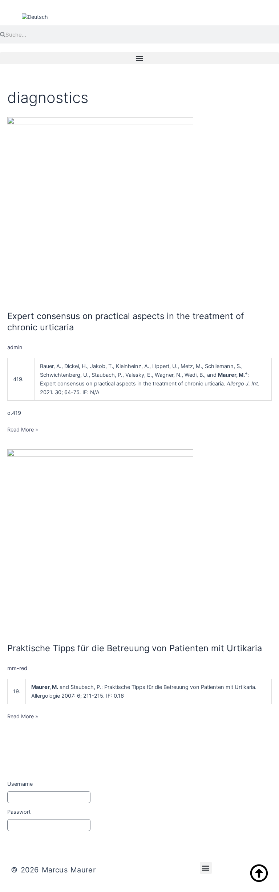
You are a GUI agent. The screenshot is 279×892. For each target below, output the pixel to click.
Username (20, 784)
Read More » (22, 429)
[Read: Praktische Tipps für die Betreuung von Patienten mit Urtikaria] (100, 541)
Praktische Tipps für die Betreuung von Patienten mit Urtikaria (134, 648)
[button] (139, 58)
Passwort (19, 812)
